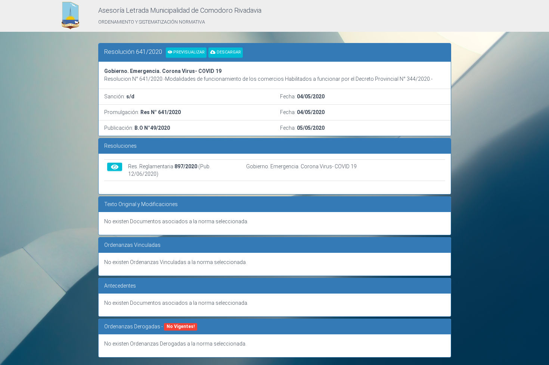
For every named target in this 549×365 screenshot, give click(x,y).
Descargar (228, 52)
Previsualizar (188, 52)
